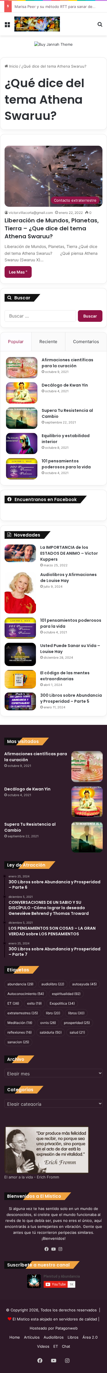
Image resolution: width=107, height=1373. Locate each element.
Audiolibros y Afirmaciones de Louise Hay (68, 577)
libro (53, 1013)
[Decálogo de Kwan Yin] (21, 393)
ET (13, 1003)
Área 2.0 (90, 1337)
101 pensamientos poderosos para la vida (66, 464)
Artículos (32, 1337)
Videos (43, 1346)
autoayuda (84, 984)
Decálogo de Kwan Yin (65, 385)
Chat (66, 1346)
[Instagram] (60, 1249)
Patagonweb (66, 1328)
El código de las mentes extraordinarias (65, 676)
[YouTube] (53, 1249)
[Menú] (7, 26)
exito (34, 1003)
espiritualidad (66, 994)
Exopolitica (62, 1003)
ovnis (48, 1023)
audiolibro (52, 984)
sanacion (18, 1042)
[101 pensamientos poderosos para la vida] (21, 468)
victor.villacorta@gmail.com (31, 212)
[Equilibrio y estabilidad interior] (21, 443)
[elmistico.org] (37, 24)
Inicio (13, 66)
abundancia (20, 984)
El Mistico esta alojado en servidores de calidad (55, 1319)
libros (76, 1013)
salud (77, 1032)
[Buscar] (100, 26)
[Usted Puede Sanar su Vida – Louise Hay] (20, 654)
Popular (16, 341)
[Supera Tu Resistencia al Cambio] (21, 418)
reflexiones (19, 1032)
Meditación (19, 1023)
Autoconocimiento (25, 994)
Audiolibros (54, 1337)
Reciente (48, 341)
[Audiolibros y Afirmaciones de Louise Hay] (20, 593)
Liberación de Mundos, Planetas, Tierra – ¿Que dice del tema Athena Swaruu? (52, 228)
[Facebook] (46, 1249)
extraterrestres (22, 1013)
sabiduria (51, 1032)
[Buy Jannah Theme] (53, 44)
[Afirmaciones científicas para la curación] (21, 367)
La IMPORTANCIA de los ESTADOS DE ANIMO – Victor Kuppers (69, 553)
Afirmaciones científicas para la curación (67, 363)
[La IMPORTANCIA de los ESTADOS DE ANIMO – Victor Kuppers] (20, 553)
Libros (73, 1337)
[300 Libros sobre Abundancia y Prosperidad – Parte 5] (20, 701)
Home (14, 1337)
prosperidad (77, 1023)
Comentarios (86, 341)
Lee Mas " (18, 272)
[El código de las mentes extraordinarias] (20, 679)
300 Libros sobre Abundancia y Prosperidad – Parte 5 (71, 698)
